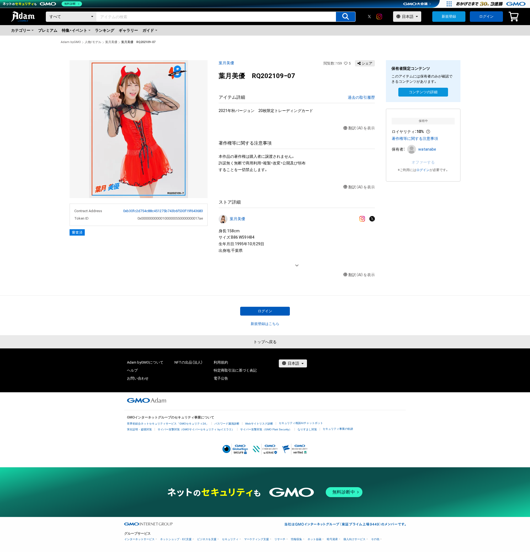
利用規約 (221, 362)
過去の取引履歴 (361, 97)
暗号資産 (332, 539)
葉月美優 (111, 42)
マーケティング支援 (256, 539)
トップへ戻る (265, 342)
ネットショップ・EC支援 (176, 539)
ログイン (486, 16)
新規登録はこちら (265, 324)
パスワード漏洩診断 (226, 423)
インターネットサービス (139, 539)
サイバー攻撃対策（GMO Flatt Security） (266, 429)
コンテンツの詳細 (423, 92)
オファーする (423, 162)
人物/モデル (93, 42)
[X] (369, 16)
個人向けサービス (354, 539)
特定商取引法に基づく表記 (235, 370)
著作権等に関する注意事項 (415, 138)
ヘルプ (132, 370)
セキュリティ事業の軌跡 (338, 428)
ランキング (104, 30)
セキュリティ (230, 539)
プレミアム (47, 30)
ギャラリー (128, 30)
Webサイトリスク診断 (259, 423)
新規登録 (449, 16)
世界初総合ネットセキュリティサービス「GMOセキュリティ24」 (168, 423)
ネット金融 (314, 539)
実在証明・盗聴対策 (139, 429)
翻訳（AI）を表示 (361, 128)
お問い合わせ (138, 378)
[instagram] (379, 16)
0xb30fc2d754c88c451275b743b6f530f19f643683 (163, 211)
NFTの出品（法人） (188, 362)
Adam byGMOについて (145, 362)
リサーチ (279, 539)
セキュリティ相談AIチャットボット (301, 423)
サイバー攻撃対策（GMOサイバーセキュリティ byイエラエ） (196, 429)
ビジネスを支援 (206, 539)
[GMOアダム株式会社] (146, 400)
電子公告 (221, 378)
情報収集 (296, 539)
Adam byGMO (71, 42)
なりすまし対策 (307, 429)
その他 (375, 539)
